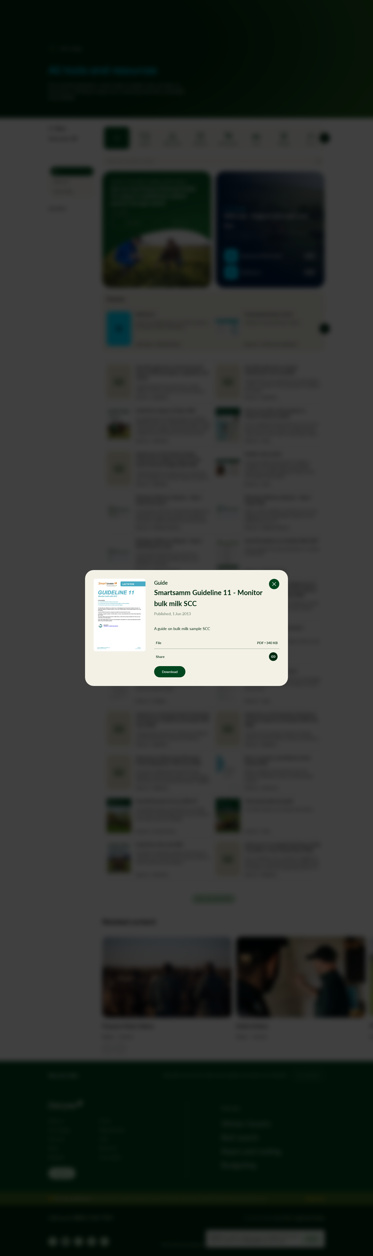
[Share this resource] (273, 656)
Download (170, 671)
